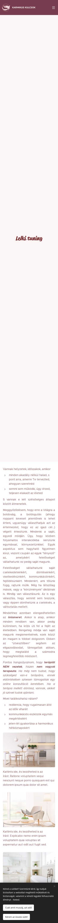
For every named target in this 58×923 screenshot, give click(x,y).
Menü (54, 8)
